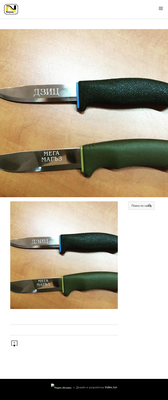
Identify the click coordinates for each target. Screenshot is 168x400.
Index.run (111, 387)
